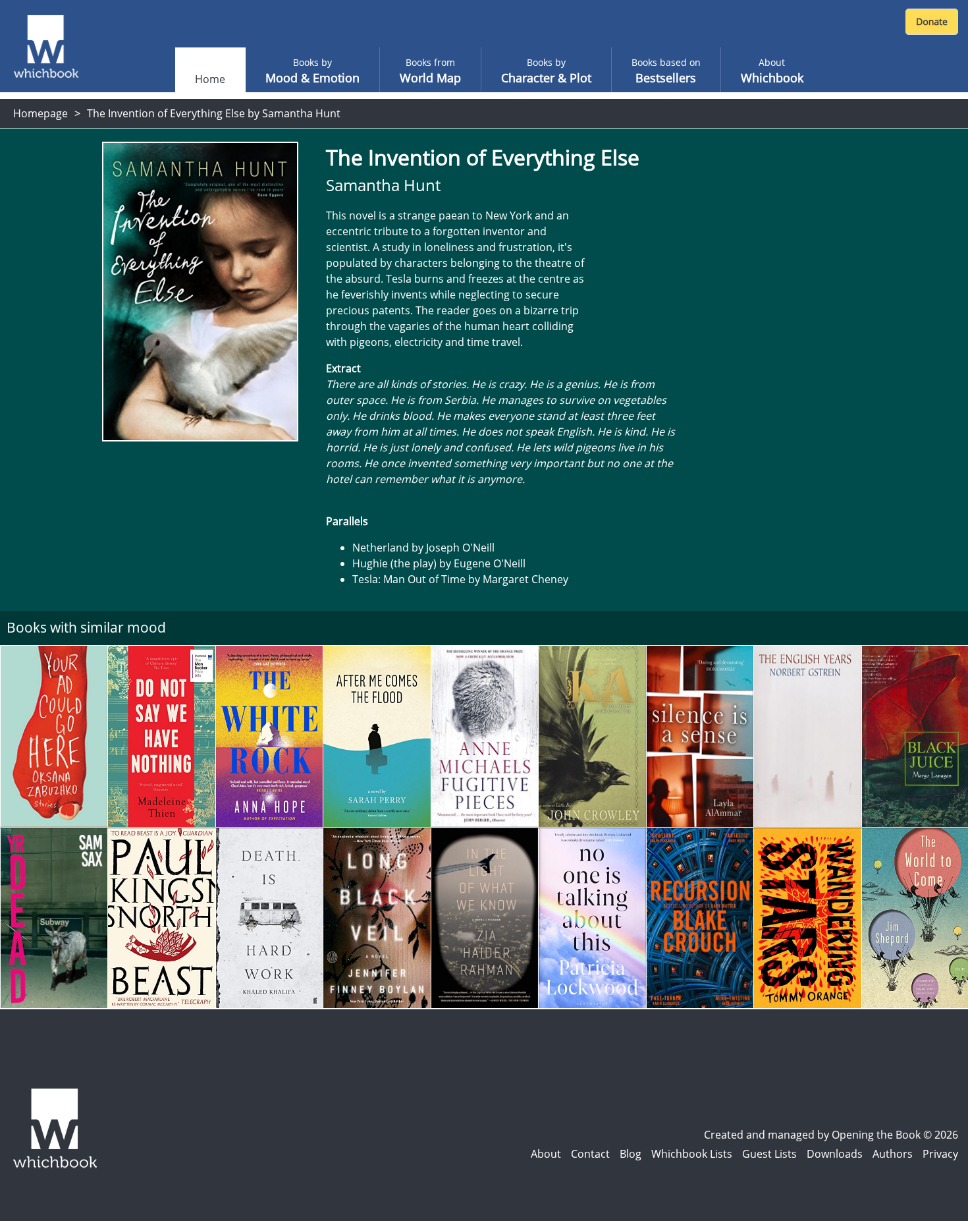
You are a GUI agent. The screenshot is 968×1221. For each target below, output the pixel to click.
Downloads (835, 1154)
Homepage (40, 113)
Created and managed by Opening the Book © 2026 (831, 1134)
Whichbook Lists (691, 1154)
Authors (893, 1154)
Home (210, 79)
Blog (630, 1154)
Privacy (940, 1154)
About (546, 1154)
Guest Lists (769, 1154)
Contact (590, 1154)
